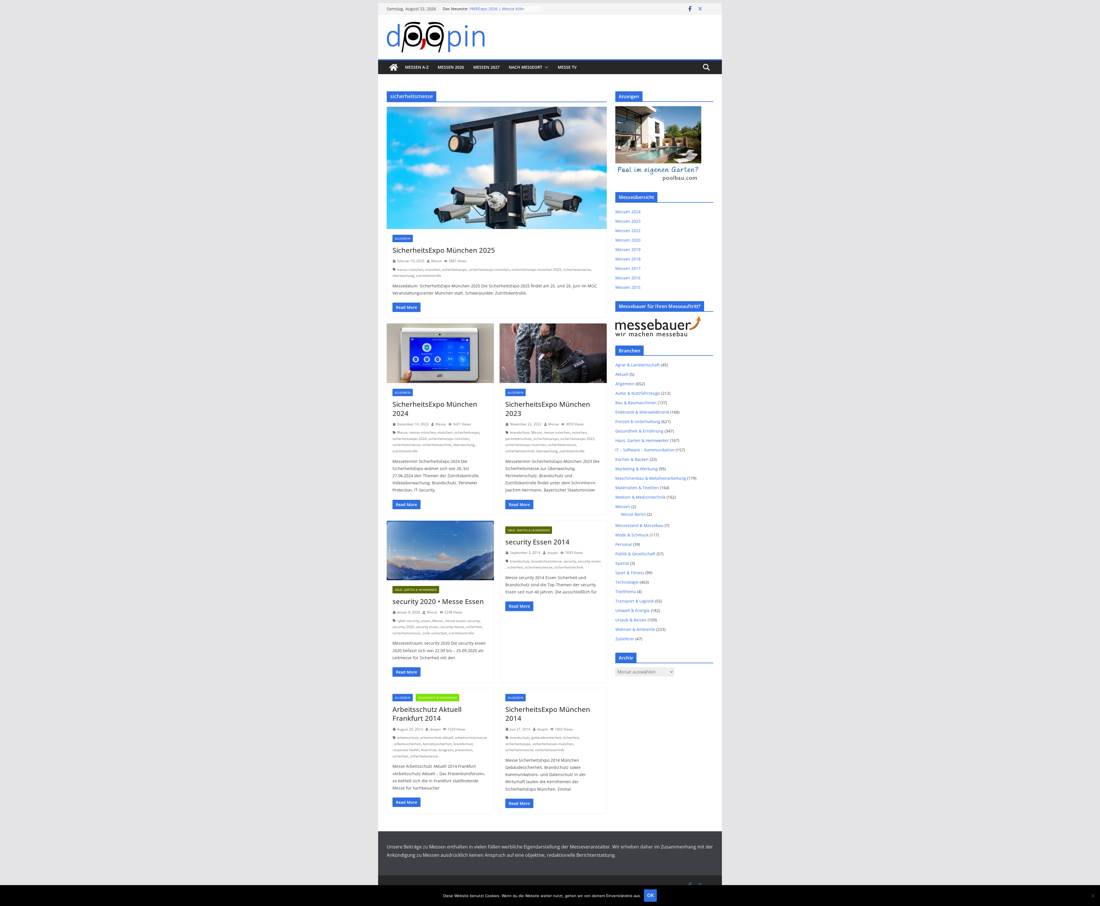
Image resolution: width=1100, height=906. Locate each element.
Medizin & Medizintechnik (640, 497)
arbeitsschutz (408, 737)
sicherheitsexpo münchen (489, 269)
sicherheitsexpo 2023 (577, 438)
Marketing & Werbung (636, 468)
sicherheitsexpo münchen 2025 (536, 269)
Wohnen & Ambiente (635, 629)
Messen (622, 506)
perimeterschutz (518, 438)
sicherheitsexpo (454, 269)
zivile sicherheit (434, 633)
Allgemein (402, 238)
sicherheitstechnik (436, 444)
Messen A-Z (417, 67)
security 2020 (403, 626)
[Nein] (1093, 896)
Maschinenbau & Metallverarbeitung (650, 478)
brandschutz (520, 432)
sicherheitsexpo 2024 (409, 438)
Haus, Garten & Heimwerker (416, 590)
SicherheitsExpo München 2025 (443, 250)
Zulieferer (624, 638)
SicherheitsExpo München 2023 (547, 408)
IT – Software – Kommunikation (645, 450)
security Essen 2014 (537, 541)
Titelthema (625, 591)
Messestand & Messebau (639, 525)
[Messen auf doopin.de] (393, 67)
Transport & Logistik (634, 601)
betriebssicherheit (437, 743)
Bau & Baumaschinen (636, 402)
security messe (452, 626)
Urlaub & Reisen (631, 620)
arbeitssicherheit (407, 743)
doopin (552, 552)
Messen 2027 (486, 67)
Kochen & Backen (632, 459)
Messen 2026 (451, 67)
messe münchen (410, 269)
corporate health (405, 749)
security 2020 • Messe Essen (438, 601)
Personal (623, 544)
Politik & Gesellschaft (635, 553)
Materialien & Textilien (637, 487)
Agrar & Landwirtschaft (637, 365)
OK (650, 895)
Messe (436, 260)
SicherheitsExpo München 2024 (434, 408)
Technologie (627, 582)
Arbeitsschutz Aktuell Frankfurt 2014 (426, 713)
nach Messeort (525, 67)
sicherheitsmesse (577, 269)
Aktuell (621, 374)
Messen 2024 (628, 211)
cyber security (408, 620)
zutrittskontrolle (428, 275)
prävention (463, 749)
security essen (427, 626)
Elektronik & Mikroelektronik (642, 412)
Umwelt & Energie (632, 610)
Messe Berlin (633, 514)
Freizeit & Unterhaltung (637, 421)
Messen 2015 (628, 287)
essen (426, 620)
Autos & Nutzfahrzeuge (637, 393)
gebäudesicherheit (546, 737)
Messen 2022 (628, 230)
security (473, 620)
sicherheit (474, 626)
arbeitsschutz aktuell (436, 737)
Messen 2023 (628, 221)
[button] (545, 67)
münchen (432, 269)
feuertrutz (429, 749)
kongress (446, 749)
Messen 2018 (628, 259)
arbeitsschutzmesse (471, 737)
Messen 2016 (628, 278)
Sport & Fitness (629, 572)
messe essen (455, 620)
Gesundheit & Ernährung (437, 698)
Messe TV (567, 67)
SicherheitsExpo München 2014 (547, 713)
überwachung (403, 275)
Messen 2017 (628, 268)
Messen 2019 (628, 249)
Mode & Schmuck (632, 535)
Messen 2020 (628, 240)
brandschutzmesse (546, 561)
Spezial (622, 563)
